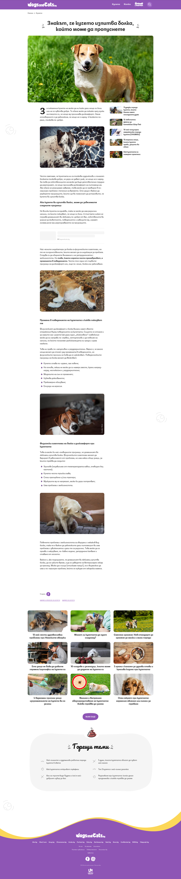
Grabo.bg (72, 842)
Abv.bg (34, 842)
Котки (127, 3)
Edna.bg (89, 842)
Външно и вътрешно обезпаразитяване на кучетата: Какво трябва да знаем (90, 700)
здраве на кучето (68, 600)
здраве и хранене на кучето (50, 600)
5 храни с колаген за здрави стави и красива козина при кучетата (133, 668)
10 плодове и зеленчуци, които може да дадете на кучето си (90, 668)
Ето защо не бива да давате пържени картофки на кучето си (47, 668)
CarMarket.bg (125, 842)
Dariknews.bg (98, 842)
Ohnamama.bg (61, 842)
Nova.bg (116, 842)
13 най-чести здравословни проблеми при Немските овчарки (47, 636)
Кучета (116, 3)
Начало (30, 13)
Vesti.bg (108, 842)
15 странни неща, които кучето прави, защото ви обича (131, 143)
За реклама (88, 846)
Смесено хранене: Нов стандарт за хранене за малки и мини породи (133, 636)
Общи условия (97, 865)
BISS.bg (135, 842)
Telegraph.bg (144, 842)
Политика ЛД (103, 849)
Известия (90, 853)
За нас (81, 846)
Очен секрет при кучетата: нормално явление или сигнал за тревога (133, 700)
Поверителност (92, 849)
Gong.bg (51, 842)
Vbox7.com (43, 842)
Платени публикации (78, 849)
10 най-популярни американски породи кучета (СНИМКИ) (132, 132)
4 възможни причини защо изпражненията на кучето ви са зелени (47, 700)
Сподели (43, 594)
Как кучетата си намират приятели (131, 152)
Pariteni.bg (80, 842)
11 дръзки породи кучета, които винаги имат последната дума (131, 111)
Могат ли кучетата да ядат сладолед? (90, 636)
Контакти (97, 846)
